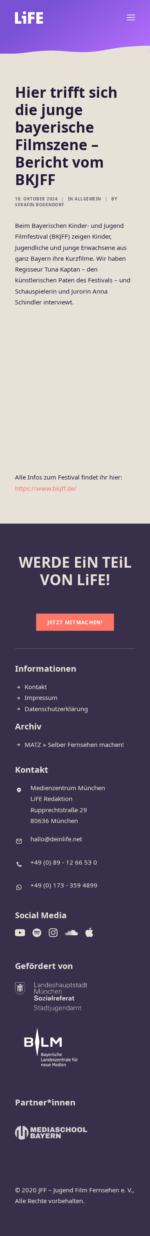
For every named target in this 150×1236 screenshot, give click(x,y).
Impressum (41, 697)
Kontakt (36, 686)
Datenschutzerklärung (56, 709)
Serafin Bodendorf (39, 205)
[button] (131, 17)
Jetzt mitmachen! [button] (75, 622)
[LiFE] (29, 17)
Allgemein (88, 199)
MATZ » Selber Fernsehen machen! (74, 744)
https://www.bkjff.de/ (46, 488)
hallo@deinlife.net (56, 839)
